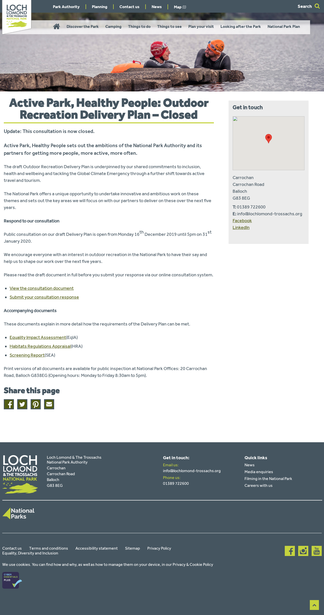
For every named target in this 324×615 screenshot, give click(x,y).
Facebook (242, 220)
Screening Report (27, 355)
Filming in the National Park (268, 478)
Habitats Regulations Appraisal (40, 346)
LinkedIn (241, 227)
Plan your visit (201, 26)
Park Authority (66, 6)
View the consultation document (42, 288)
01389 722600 (176, 483)
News (157, 6)
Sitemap (132, 548)
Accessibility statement (96, 548)
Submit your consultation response (44, 297)
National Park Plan (284, 26)
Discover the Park (83, 26)
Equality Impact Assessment (38, 337)
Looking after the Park (240, 26)
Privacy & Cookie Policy (193, 564)
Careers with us (259, 485)
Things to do (139, 26)
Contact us (129, 6)
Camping (113, 26)
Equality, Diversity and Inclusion (30, 553)
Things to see (169, 26)
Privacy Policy (159, 548)
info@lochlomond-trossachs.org (192, 470)
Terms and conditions (48, 548)
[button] (268, 138)
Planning (99, 6)
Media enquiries (259, 471)
